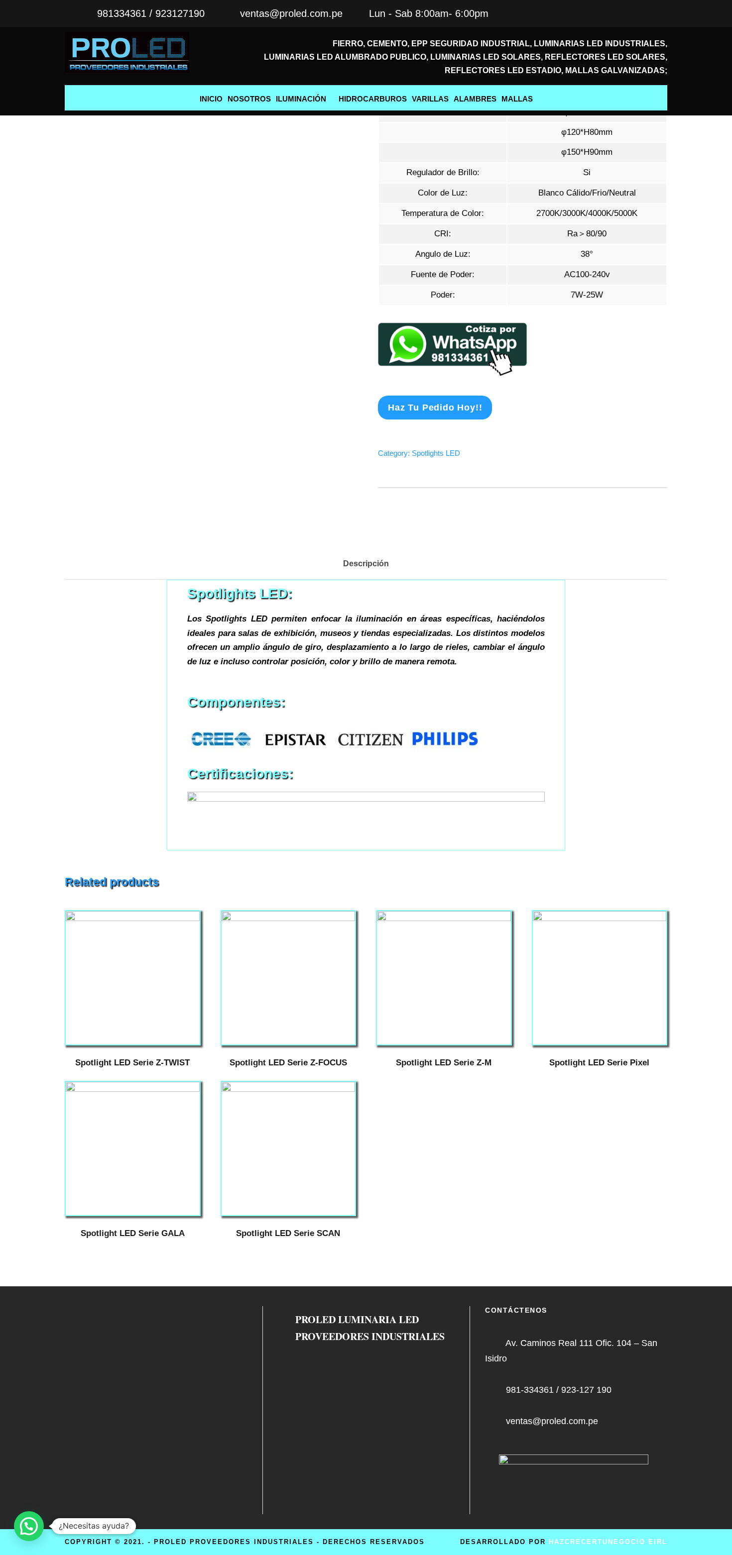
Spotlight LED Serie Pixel (599, 1062)
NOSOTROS (249, 99)
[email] (643, 13)
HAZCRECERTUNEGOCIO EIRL (608, 1542)
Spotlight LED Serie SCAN (288, 1233)
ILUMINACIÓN (301, 99)
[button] (29, 1526)
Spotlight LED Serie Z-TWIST (132, 1062)
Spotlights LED (436, 453)
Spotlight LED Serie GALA (133, 1233)
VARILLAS (430, 99)
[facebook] (663, 13)
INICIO (211, 99)
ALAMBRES (475, 99)
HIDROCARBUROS (373, 99)
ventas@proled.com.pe (291, 13)
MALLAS (517, 99)
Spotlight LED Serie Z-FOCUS (288, 1062)
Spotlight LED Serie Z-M (443, 1062)
